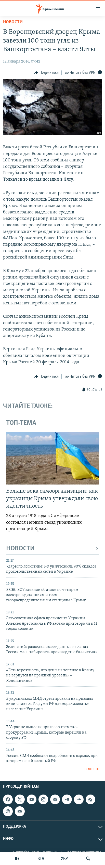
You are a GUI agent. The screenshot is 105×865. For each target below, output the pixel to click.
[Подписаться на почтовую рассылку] (19, 811)
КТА (40, 859)
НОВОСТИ (20, 548)
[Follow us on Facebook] (8, 799)
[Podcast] (8, 811)
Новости (13, 22)
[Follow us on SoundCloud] (79, 799)
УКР (64, 859)
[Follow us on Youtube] (31, 799)
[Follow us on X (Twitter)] (19, 799)
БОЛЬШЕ (91, 769)
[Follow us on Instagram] (43, 799)
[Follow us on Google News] (55, 799)
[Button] (46, 72)
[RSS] (90, 799)
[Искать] (88, 858)
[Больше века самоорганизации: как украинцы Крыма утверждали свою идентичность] (52, 458)
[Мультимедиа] (16, 858)
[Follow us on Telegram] (67, 799)
